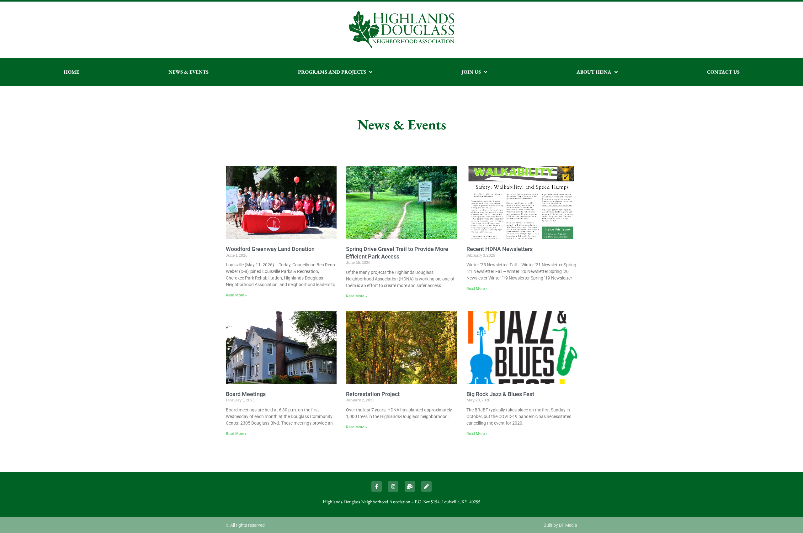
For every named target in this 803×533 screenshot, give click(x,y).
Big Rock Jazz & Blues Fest (500, 394)
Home (71, 72)
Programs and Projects (332, 72)
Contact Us (723, 72)
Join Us (471, 72)
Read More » (236, 295)
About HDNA (594, 72)
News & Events (188, 72)
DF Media (568, 525)
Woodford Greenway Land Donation (270, 249)
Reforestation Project (373, 394)
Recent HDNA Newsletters (499, 249)
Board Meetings (246, 394)
